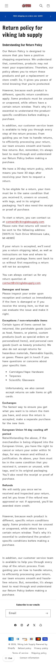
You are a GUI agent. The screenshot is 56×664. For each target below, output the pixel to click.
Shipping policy (39, 653)
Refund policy (24, 648)
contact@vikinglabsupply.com (25, 222)
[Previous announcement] (5, 16)
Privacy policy (41, 648)
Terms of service (20, 653)
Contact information (29, 658)
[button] (6, 5)
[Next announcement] (51, 16)
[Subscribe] (46, 613)
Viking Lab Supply (26, 644)
